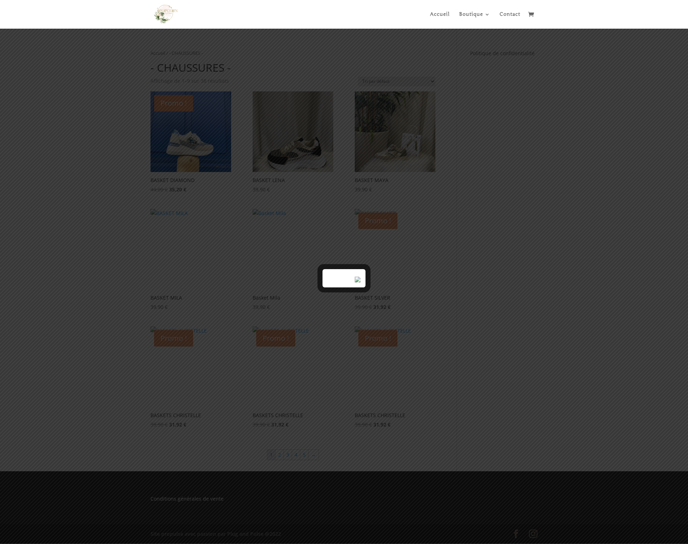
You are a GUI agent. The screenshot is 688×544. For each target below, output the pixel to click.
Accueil (440, 14)
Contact (510, 14)
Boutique (471, 14)
